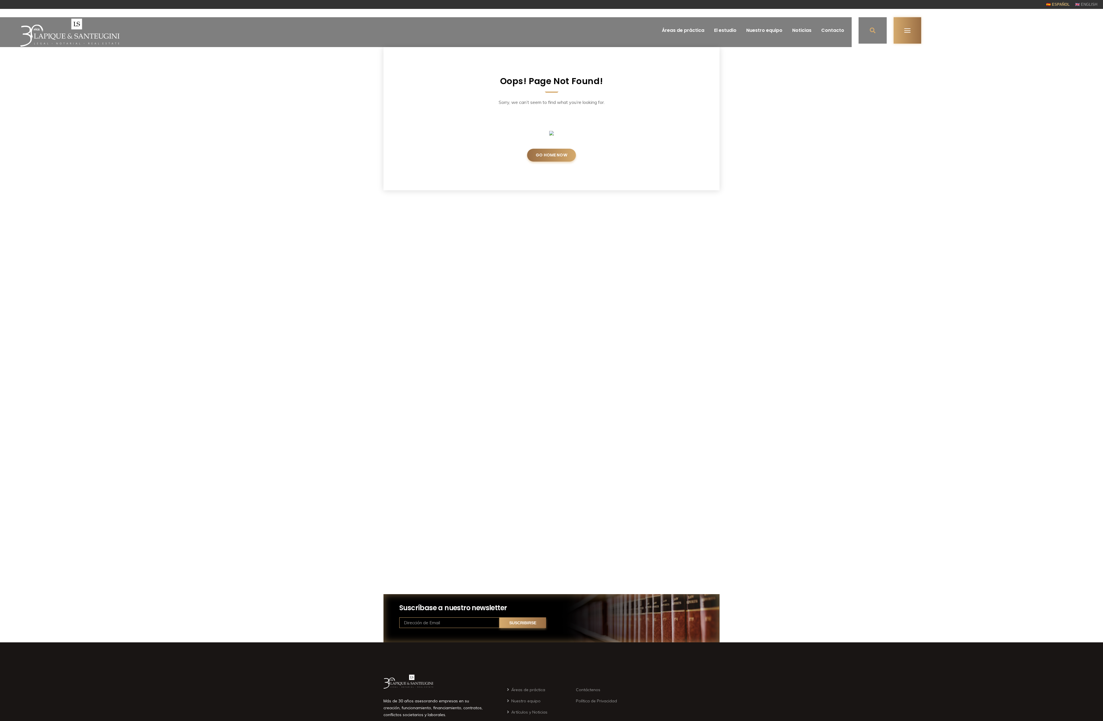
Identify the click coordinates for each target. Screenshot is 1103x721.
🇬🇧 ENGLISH (1086, 4)
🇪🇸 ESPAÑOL (1058, 4)
